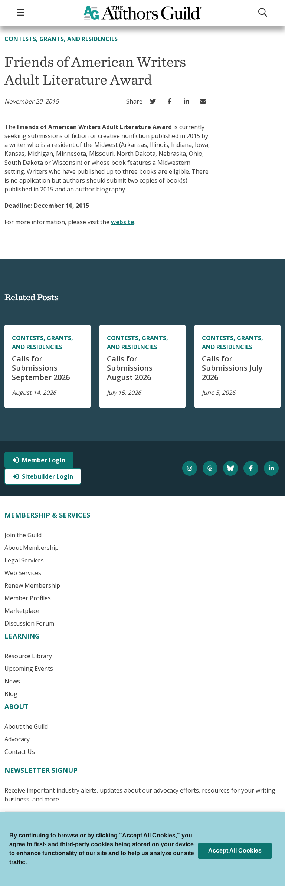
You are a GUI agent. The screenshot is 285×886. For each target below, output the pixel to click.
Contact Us (19, 752)
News (12, 681)
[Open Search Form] (263, 12)
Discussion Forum (29, 623)
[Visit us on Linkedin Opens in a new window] (272, 468)
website (122, 222)
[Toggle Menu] (21, 12)
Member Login (43, 460)
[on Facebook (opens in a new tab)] (171, 101)
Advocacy (17, 739)
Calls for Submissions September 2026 (41, 368)
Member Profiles (27, 598)
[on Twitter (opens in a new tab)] (154, 101)
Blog (10, 694)
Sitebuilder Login (47, 476)
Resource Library (28, 656)
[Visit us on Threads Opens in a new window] (211, 468)
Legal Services (24, 560)
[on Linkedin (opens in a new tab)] (188, 101)
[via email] (204, 101)
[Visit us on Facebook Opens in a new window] (251, 468)
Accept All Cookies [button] (235, 850)
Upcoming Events (28, 668)
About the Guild (26, 726)
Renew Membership (32, 585)
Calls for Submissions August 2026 (130, 368)
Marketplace (21, 611)
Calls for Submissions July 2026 (232, 368)
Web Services (22, 573)
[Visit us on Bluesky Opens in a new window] (231, 468)
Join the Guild (23, 535)
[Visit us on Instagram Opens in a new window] (190, 468)
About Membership (31, 548)
